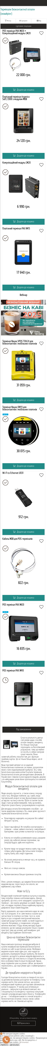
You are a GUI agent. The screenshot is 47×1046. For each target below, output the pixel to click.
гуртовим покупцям (23, 26)
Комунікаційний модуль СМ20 (16, 162)
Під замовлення (23, 729)
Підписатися (25, 1023)
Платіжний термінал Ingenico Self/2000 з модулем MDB (16, 98)
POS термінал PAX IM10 (13, 670)
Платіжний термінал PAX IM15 (16, 228)
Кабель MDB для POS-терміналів (17, 539)
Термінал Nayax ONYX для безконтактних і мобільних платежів (19, 408)
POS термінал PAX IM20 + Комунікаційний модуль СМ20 (16, 32)
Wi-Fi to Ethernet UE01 (13, 473)
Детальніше (24, 1042)
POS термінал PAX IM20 (13, 604)
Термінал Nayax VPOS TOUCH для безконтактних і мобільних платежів (19, 342)
